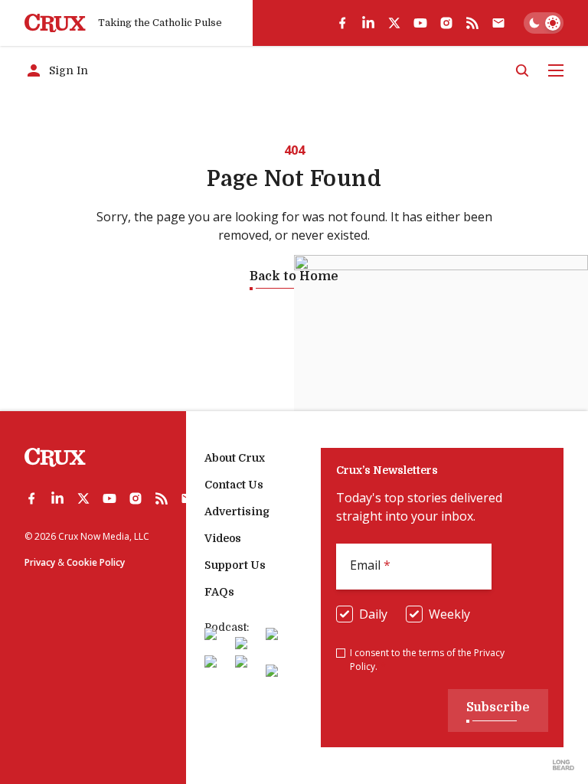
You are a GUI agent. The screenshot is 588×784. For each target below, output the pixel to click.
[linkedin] (368, 23)
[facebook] (342, 23)
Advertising (237, 511)
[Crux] (55, 23)
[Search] (522, 70)
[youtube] (420, 23)
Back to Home (294, 276)
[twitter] (394, 23)
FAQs (219, 592)
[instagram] (446, 23)
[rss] (472, 23)
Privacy (39, 562)
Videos (222, 538)
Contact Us (233, 485)
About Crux (234, 458)
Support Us (235, 565)
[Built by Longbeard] (563, 765)
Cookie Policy (96, 562)
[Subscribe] (498, 23)
